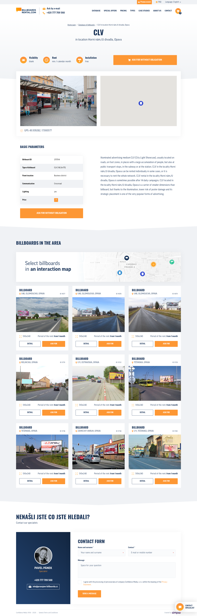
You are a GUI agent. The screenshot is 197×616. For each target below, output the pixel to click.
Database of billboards (86, 25)
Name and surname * (85, 548)
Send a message (89, 594)
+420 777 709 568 (43, 580)
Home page (72, 25)
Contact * (131, 548)
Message (81, 560)
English (176, 2)
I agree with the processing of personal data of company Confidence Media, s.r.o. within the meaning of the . (125, 583)
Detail (30, 344)
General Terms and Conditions (48, 613)
